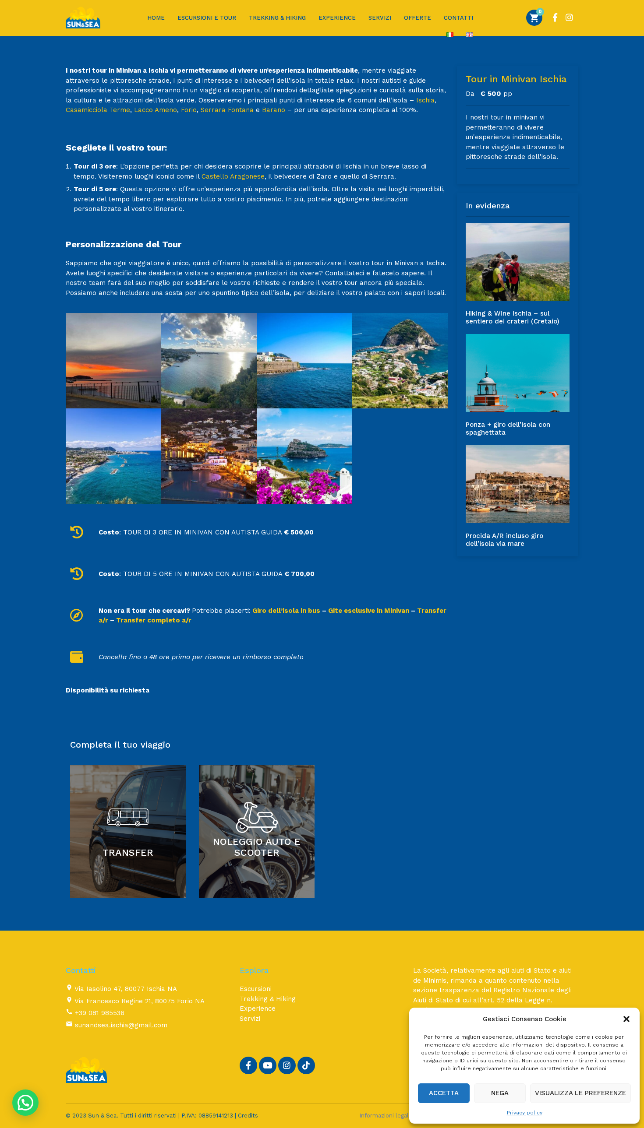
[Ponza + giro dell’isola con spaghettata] (518, 373)
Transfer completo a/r (153, 620)
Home (156, 17)
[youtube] (267, 1065)
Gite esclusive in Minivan (368, 611)
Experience (337, 17)
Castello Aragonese (233, 176)
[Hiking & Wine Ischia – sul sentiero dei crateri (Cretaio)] (518, 262)
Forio (189, 110)
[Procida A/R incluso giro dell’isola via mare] (518, 484)
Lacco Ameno (155, 110)
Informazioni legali (384, 1115)
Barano (273, 110)
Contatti (458, 17)
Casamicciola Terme (98, 110)
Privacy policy (524, 1113)
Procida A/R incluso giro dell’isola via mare (504, 540)
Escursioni (256, 989)
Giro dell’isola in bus (285, 611)
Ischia (425, 100)
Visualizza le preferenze (580, 1093)
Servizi (379, 17)
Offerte (417, 17)
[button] (626, 1019)
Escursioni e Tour (206, 17)
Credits (248, 1115)
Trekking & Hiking (277, 17)
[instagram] (569, 16)
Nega (500, 1093)
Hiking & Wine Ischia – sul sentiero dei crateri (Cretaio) (512, 317)
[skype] (306, 1065)
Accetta (444, 1093)
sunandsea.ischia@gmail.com (121, 1025)
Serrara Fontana (227, 110)
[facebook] (555, 16)
